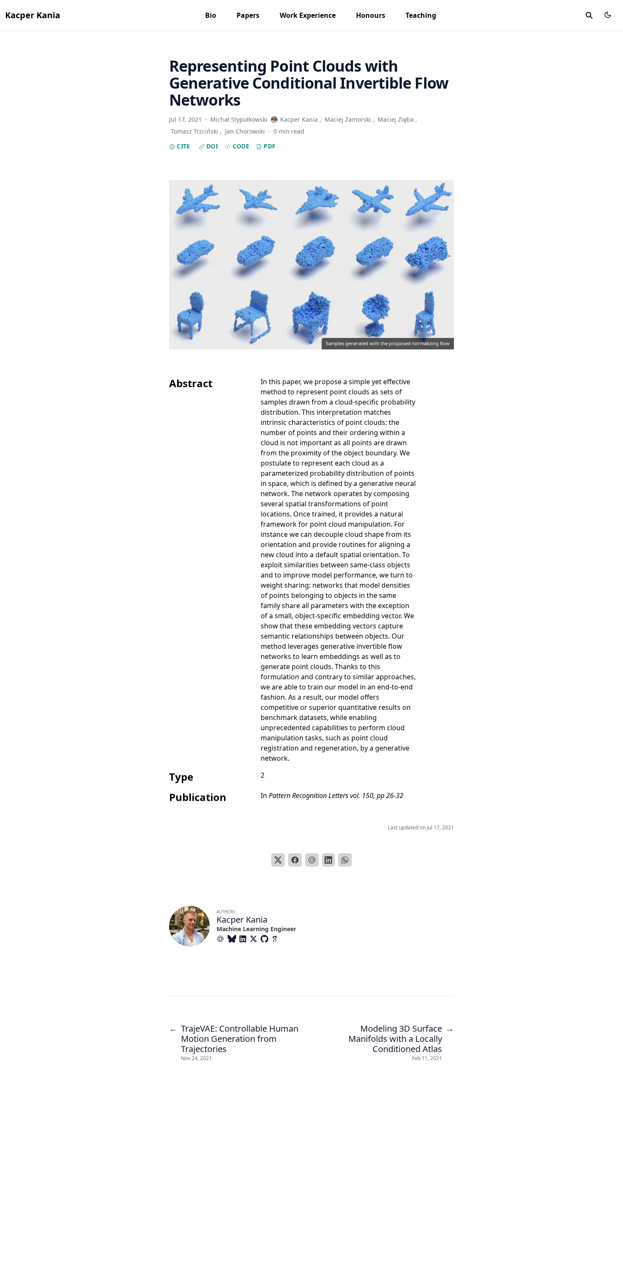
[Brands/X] (255, 939)
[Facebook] (295, 860)
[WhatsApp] (345, 860)
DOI (211, 146)
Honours (370, 15)
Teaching (421, 15)
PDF (268, 146)
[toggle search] (589, 15)
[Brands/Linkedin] (244, 939)
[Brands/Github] (266, 939)
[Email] (312, 860)
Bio (210, 15)
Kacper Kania (32, 15)
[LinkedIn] (328, 860)
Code (240, 146)
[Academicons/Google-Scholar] (277, 939)
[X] (278, 860)
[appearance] (608, 15)
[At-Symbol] (222, 939)
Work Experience (308, 15)
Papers (247, 15)
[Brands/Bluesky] (233, 939)
